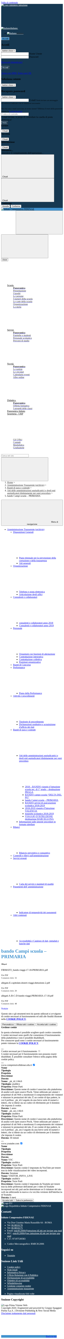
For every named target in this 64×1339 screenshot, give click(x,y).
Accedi (5, 39)
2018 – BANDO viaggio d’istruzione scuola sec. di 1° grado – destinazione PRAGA (42, 789)
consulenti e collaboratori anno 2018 (36, 623)
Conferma (16, 206)
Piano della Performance (30, 693)
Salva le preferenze (24, 1200)
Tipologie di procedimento (31, 721)
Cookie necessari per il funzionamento (19, 1051)
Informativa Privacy (16, 1272)
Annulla (5, 206)
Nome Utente (35, 53)
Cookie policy (13, 1267)
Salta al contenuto (9, 2)
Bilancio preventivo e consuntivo (34, 853)
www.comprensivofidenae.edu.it (16, 1065)
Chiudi (5, 131)
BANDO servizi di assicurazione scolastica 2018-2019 (40, 804)
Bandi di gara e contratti (18, 488)
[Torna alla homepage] (32, 209)
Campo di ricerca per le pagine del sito (19, 452)
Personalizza (8, 1024)
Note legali (12, 1269)
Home (10, 482)
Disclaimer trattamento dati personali (18, 1313)
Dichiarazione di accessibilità (20, 1278)
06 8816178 (17, 1225)
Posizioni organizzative (30, 662)
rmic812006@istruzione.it (38, 1230)
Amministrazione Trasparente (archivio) (25, 485)
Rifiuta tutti (25, 1024)
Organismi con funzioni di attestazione (37, 654)
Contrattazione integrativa (31, 656)
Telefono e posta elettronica (32, 591)
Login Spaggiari (15, 111)
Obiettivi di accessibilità (18, 1280)
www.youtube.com (10, 1143)
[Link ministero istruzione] (14, 5)
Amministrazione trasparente (20, 1288)
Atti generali (25, 563)
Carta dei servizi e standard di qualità (36, 884)
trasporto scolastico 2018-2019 (39, 813)
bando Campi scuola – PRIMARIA (41, 800)
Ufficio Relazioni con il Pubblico (22, 1275)
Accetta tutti (46, 1024)
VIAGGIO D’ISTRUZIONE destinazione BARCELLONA (39, 817)
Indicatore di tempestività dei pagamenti (37, 912)
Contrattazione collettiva (30, 659)
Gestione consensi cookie (19, 1286)
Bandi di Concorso (22, 665)
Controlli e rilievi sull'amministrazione (31, 855)
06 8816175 (17, 1228)
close (4, 260)
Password (33, 57)
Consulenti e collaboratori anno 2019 (36, 625)
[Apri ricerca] (39, 222)
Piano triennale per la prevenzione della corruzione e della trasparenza (37, 559)
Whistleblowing (14, 1283)
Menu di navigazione (42, 523)
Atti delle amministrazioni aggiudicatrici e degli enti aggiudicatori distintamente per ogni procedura (31, 491)
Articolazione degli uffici (30, 594)
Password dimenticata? (12, 62)
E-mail (32, 100)
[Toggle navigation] (24, 246)
